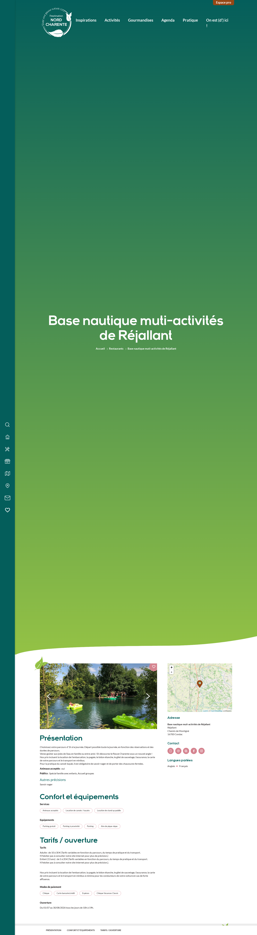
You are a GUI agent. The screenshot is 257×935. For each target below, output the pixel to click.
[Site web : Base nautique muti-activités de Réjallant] (186, 751)
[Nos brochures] (7, 474)
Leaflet (205, 711)
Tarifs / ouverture (110, 930)
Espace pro (223, 2)
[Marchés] (7, 461)
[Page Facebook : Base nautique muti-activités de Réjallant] (194, 751)
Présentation (53, 930)
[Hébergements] (7, 437)
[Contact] (7, 498)
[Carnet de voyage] (7, 510)
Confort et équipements (81, 930)
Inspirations (86, 20)
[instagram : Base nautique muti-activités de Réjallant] (201, 751)
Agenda (168, 20)
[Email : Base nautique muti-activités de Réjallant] (178, 751)
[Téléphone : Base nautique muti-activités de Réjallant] (170, 751)
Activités (112, 20)
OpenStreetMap (216, 711)
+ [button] (172, 667)
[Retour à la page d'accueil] (57, 23)
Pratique (190, 20)
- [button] (171, 672)
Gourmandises (140, 20)
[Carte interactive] (7, 486)
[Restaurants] (7, 449)
